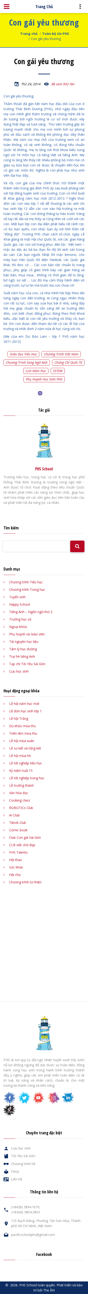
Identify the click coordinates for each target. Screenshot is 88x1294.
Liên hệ (16, 1179)
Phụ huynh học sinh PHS (44, 379)
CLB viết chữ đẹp (22, 845)
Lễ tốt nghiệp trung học (26, 778)
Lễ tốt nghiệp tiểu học (25, 763)
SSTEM (57, 371)
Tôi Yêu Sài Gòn (23, 1156)
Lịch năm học (36, 371)
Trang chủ (29, 33)
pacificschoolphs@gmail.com (33, 1234)
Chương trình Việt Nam (61, 354)
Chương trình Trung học (27, 589)
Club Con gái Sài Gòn (25, 837)
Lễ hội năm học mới (24, 703)
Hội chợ (15, 874)
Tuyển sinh (17, 597)
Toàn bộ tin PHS (55, 33)
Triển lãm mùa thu (23, 733)
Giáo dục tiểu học (23, 354)
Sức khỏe (16, 867)
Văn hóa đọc (18, 793)
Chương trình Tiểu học (26, 582)
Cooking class (19, 800)
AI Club (14, 815)
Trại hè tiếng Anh (22, 656)
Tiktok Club (17, 822)
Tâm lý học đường (23, 649)
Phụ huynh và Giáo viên (27, 634)
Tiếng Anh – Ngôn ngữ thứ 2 (30, 612)
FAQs (15, 1171)
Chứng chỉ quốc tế (68, 362)
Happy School (19, 604)
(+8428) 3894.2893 (25, 1212)
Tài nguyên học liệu (23, 641)
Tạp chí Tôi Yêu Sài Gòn (27, 664)
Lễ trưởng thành (21, 785)
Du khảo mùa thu (22, 726)
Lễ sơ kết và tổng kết (25, 748)
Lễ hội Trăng (18, 718)
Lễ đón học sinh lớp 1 (25, 711)
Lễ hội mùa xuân (21, 741)
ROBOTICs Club (21, 807)
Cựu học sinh (19, 671)
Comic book (18, 830)
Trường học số (20, 619)
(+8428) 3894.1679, (25, 1207)
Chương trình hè (23, 1164)
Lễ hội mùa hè (20, 755)
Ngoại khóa (18, 626)
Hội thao (15, 860)
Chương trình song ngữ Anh (26, 362)
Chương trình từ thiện (25, 882)
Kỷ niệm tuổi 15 (21, 770)
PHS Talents (18, 852)
